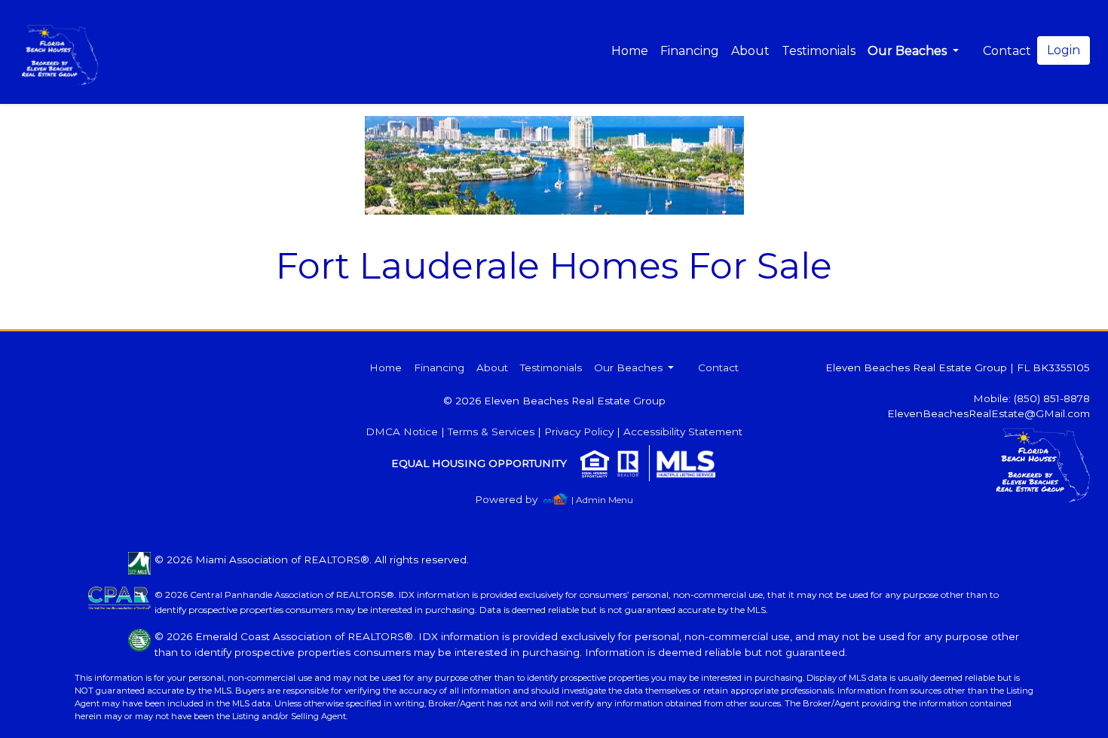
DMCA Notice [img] (402, 431)
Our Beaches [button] (909, 51)
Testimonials (818, 51)
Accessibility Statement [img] (682, 431)
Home (629, 51)
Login (1063, 50)
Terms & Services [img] (491, 431)
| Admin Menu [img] (602, 499)
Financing (689, 51)
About (750, 51)
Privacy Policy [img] (579, 431)
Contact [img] (1007, 51)
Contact (718, 367)
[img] (515, 500)
